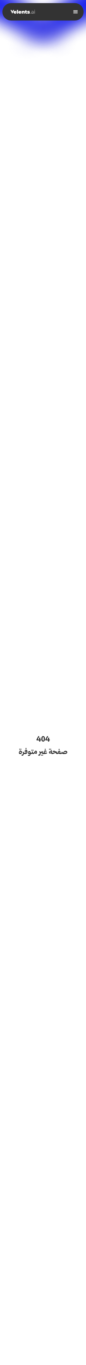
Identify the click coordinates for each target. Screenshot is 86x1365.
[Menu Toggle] (75, 11)
